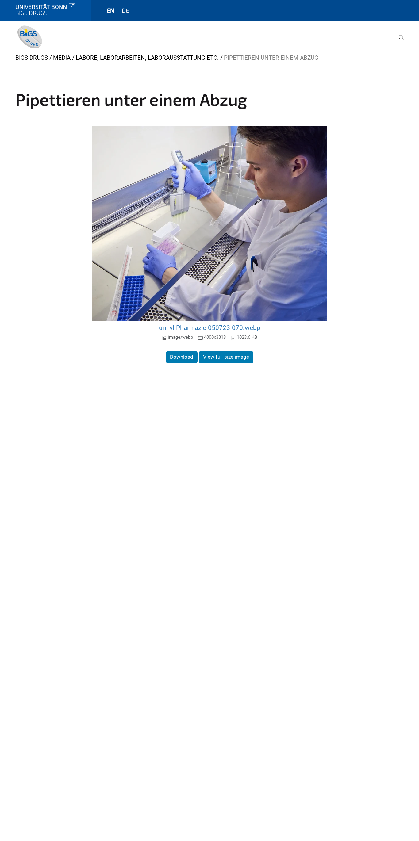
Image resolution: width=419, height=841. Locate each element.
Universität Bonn (41, 6)
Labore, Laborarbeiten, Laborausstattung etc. (147, 57)
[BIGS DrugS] (29, 36)
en (110, 10)
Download (181, 357)
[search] (399, 42)
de (125, 10)
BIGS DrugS (31, 57)
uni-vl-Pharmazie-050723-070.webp (209, 327)
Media (62, 57)
